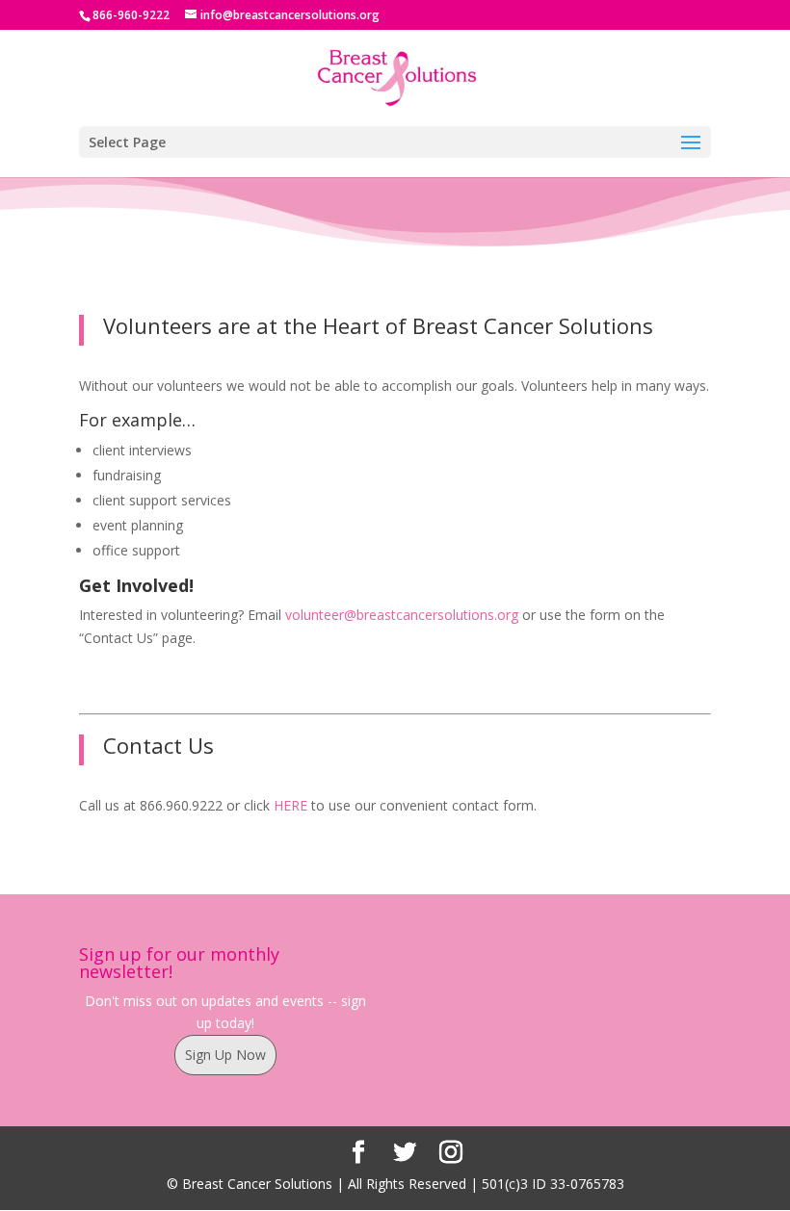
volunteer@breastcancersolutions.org (401, 615)
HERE (290, 805)
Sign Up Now (225, 1054)
